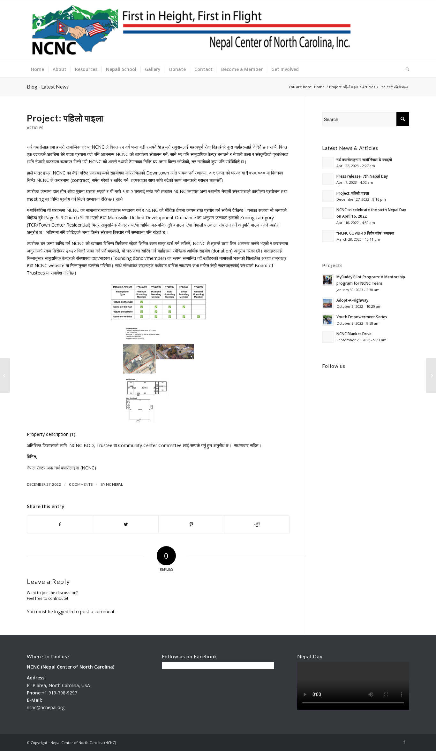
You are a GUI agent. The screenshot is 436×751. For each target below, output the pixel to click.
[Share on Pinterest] (191, 524)
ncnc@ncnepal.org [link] (45, 707)
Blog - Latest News (48, 86)
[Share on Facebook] (60, 524)
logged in (63, 611)
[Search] (405, 69)
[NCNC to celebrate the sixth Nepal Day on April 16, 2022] (5, 375)
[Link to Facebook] (404, 742)
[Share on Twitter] (126, 524)
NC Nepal (114, 484)
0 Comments (81, 484)
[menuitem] (37, 69)
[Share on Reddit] (257, 524)
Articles (35, 128)
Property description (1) (51, 434)
